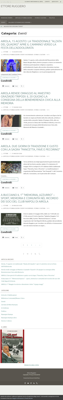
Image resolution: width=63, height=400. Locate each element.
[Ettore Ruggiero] (1, 1)
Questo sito (55, 1)
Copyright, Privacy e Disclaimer (31, 371)
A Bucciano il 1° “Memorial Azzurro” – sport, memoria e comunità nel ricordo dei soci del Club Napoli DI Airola (29, 196)
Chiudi (26, 398)
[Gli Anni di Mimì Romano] (6, 1)
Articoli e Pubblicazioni (11, 54)
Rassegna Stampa (7, 311)
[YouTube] (4, 1)
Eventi (22, 54)
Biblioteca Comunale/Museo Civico (13, 295)
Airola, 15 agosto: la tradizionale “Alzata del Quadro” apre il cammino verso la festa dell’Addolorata (31, 44)
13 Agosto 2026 (17, 52)
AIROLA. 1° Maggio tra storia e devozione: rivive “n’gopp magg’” (22, 281)
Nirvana (31, 374)
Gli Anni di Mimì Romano (9, 301)
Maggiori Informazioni (18, 398)
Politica (3, 308)
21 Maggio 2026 (17, 152)
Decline (31, 398)
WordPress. (37, 374)
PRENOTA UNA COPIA (31, 362)
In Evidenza (29, 54)
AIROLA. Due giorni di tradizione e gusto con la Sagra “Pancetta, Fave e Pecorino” (30, 146)
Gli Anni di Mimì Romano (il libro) (34, 1)
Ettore (5, 52)
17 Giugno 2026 (17, 106)
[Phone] (10, 1)
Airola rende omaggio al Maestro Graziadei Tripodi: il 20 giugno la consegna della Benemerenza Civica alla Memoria (30, 97)
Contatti (47, 1)
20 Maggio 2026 (17, 203)
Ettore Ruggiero (13, 6)
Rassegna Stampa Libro (9, 314)
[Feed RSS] (8, 1)
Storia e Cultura (39, 54)
